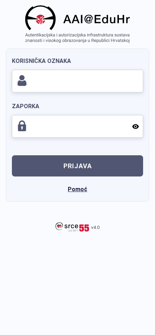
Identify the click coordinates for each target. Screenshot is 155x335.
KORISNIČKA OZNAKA (41, 61)
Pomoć (77, 189)
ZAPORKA (25, 106)
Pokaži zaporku (135, 126)
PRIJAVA (77, 166)
